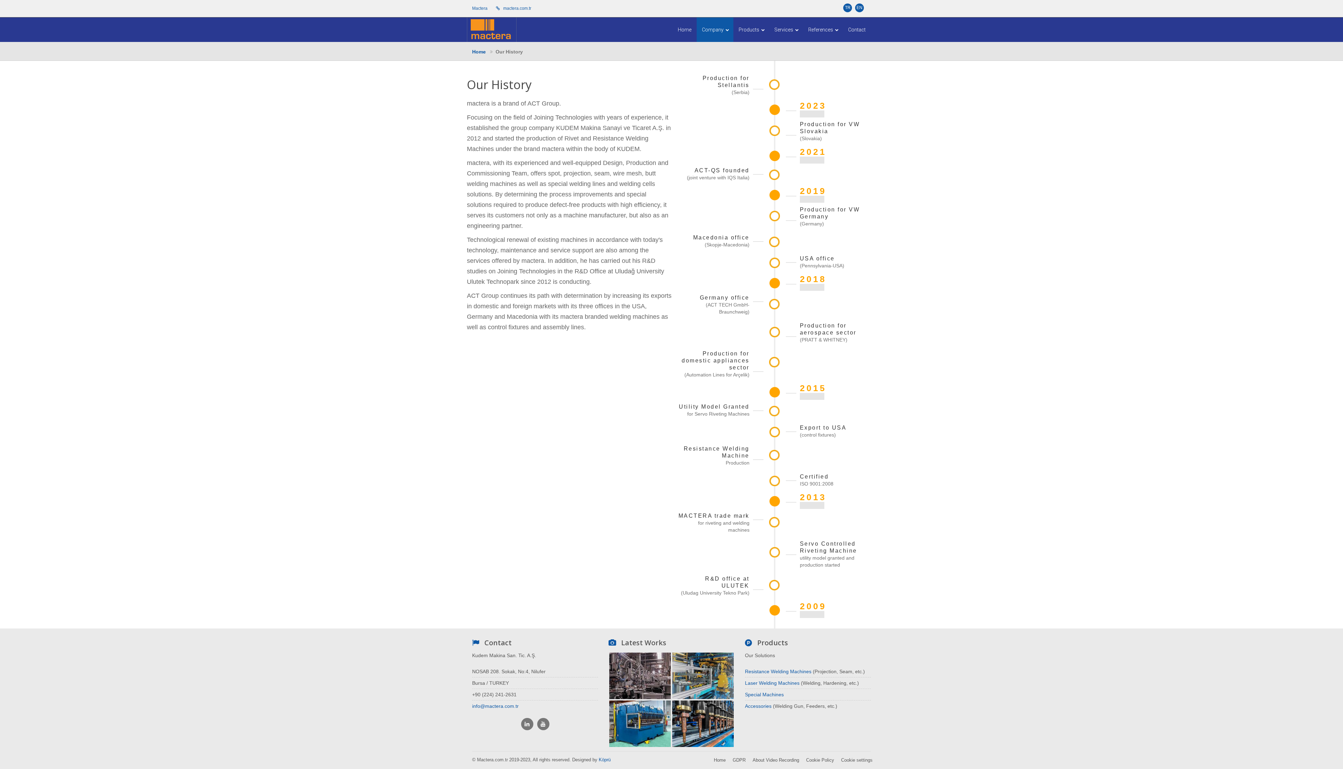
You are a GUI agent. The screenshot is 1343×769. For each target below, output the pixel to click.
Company (713, 30)
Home (684, 30)
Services (784, 30)
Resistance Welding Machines (778, 671)
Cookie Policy (820, 760)
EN (859, 7)
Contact (857, 30)
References (821, 30)
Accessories (758, 706)
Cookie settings (857, 760)
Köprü (605, 759)
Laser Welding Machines (772, 683)
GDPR (739, 760)
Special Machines (764, 694)
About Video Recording (776, 760)
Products (749, 30)
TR (848, 7)
